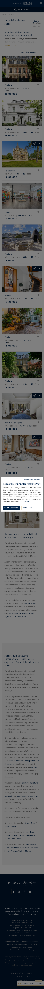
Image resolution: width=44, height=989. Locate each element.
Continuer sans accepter (31, 480)
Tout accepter (11, 508)
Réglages (27, 508)
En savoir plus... (26, 501)
